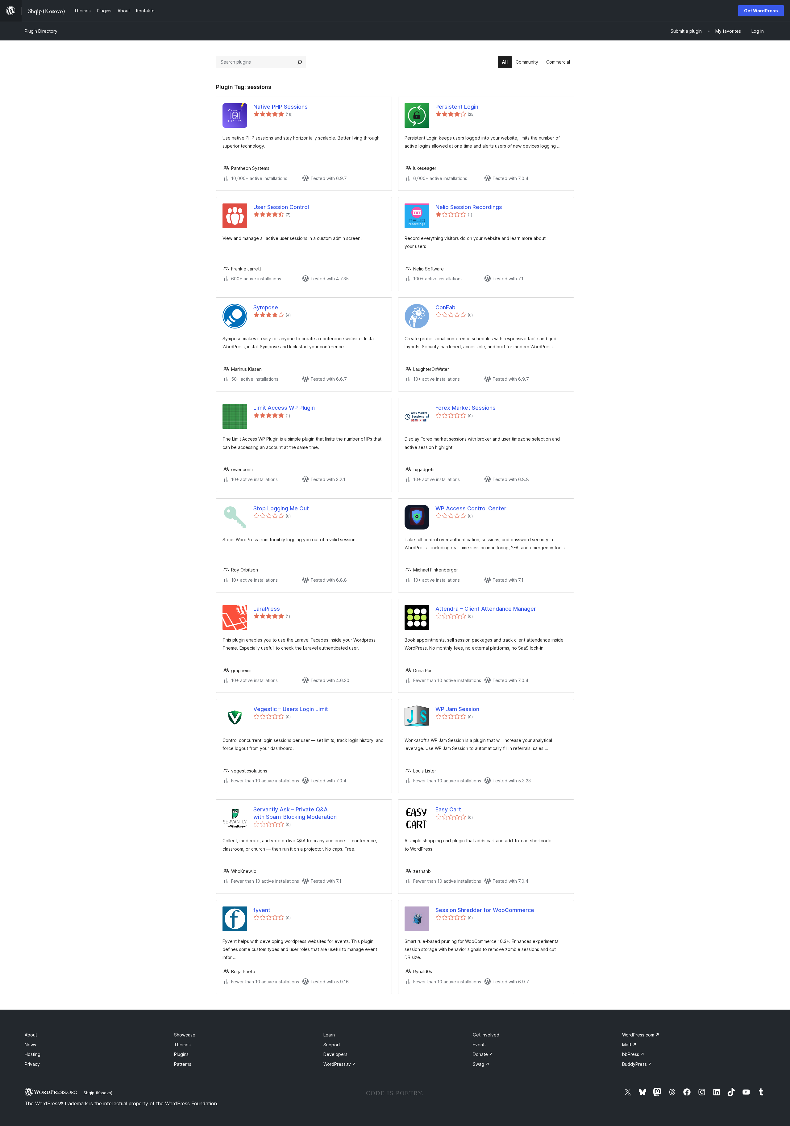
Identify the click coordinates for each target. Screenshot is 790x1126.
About (31, 1034)
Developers (335, 1054)
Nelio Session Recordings (468, 207)
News (30, 1044)
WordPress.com (640, 1034)
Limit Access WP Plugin (284, 407)
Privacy (32, 1064)
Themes (182, 1044)
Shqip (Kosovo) (98, 1092)
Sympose (265, 307)
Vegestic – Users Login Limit (290, 709)
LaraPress (266, 608)
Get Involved (486, 1034)
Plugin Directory (41, 31)
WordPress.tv (339, 1064)
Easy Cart (448, 809)
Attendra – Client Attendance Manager (485, 608)
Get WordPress (761, 10)
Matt (629, 1044)
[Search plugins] (299, 62)
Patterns (182, 1064)
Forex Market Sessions (465, 407)
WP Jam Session (457, 709)
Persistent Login (456, 106)
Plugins (181, 1054)
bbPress (633, 1054)
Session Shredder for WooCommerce (484, 910)
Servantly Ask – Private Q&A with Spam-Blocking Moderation (295, 813)
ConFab (445, 307)
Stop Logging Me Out (281, 508)
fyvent (261, 910)
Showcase (184, 1034)
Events (480, 1044)
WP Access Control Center (470, 508)
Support (331, 1044)
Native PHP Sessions (280, 106)
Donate (483, 1054)
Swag (481, 1064)
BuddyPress (637, 1064)
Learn (329, 1034)
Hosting (32, 1054)
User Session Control (281, 207)
